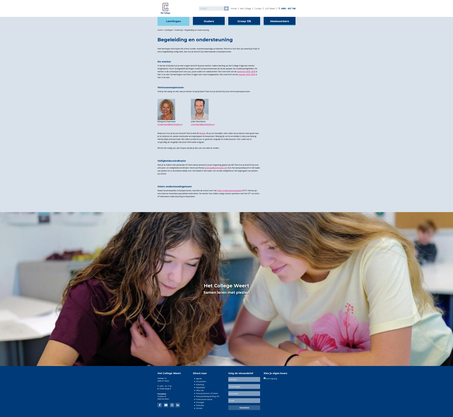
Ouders (209, 21)
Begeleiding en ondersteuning (197, 30)
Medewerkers (279, 21)
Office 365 (200, 390)
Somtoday (200, 405)
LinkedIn (166, 405)
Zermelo (199, 408)
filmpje (202, 133)
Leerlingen (173, 21)
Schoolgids (200, 402)
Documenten (201, 381)
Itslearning (200, 384)
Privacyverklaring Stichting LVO (207, 396)
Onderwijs (179, 30)
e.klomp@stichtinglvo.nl (215, 167)
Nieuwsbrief (200, 387)
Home (234, 8)
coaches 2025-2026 (246, 74)
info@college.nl (165, 389)
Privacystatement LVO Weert (207, 393)
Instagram (172, 405)
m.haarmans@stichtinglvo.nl (169, 124)
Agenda (199, 378)
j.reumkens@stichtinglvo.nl (203, 124)
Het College (245, 8)
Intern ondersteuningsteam (229, 190)
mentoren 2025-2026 (246, 71)
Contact (258, 8)
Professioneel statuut (204, 399)
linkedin (177, 405)
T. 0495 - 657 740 (287, 8)
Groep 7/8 (244, 21)
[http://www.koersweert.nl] (270, 378)
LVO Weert (270, 8)
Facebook (159, 405)
